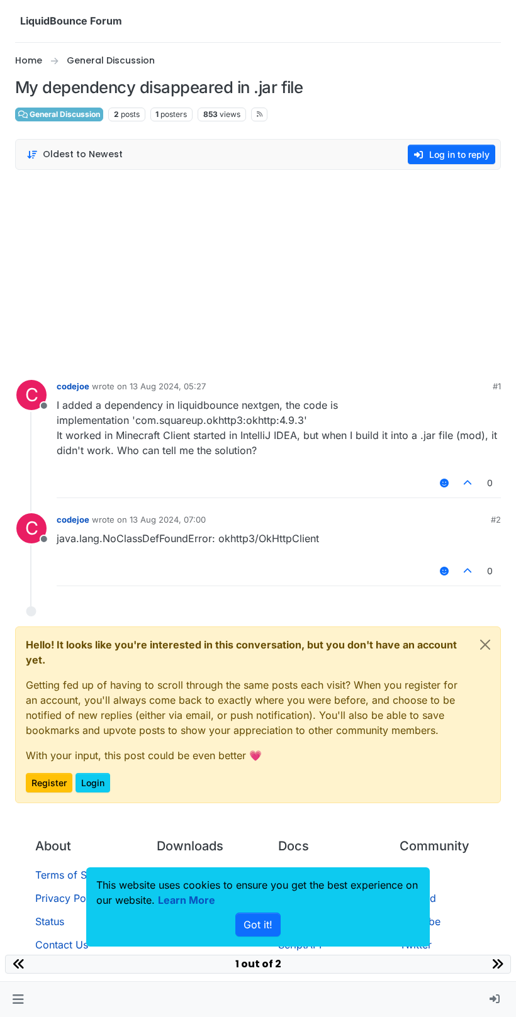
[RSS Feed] (259, 114)
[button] (18, 999)
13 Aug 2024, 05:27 (168, 386)
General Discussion (64, 114)
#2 (496, 519)
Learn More (186, 900)
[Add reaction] (444, 482)
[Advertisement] (258, 272)
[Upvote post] (468, 482)
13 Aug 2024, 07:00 (168, 519)
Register (49, 782)
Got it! (258, 924)
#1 (497, 386)
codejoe (73, 386)
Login (92, 782)
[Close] (485, 644)
